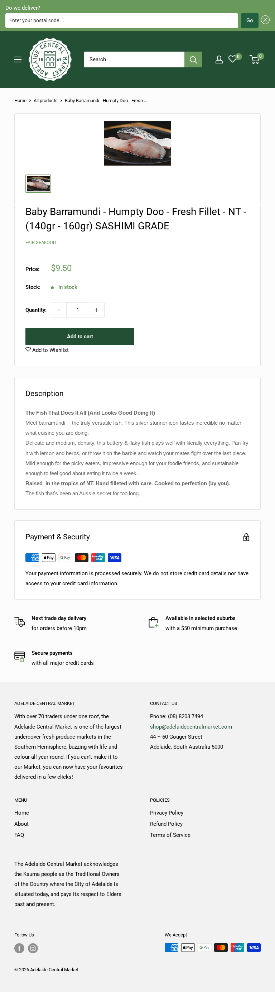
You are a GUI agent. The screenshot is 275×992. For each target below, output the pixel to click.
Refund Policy (166, 824)
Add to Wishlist (50, 350)
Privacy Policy (166, 813)
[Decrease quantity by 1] (58, 310)
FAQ (19, 835)
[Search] (193, 59)
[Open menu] (17, 59)
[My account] (219, 59)
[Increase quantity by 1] (96, 310)
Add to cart (80, 336)
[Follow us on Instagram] (33, 948)
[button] (264, 20)
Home (20, 100)
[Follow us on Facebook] (19, 948)
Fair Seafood (40, 242)
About (21, 824)
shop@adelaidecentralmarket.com (191, 727)
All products (46, 100)
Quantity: (36, 310)
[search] (134, 59)
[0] (254, 59)
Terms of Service (170, 835)
